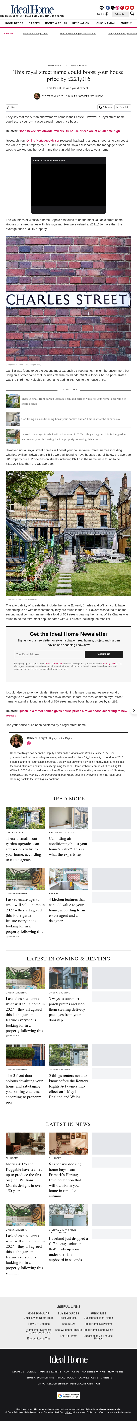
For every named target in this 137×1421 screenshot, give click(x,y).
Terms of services (54, 663)
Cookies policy (88, 1377)
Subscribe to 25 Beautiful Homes (98, 1337)
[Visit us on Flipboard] (127, 8)
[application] (68, 185)
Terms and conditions (39, 1377)
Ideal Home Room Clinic (98, 1329)
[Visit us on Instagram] (117, 8)
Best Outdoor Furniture (68, 1329)
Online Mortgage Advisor (42, 140)
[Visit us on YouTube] (132, 8)
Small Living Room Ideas (38, 1317)
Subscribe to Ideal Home (98, 1317)
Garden (34, 23)
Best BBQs (68, 1323)
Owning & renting (78, 65)
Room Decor (14, 23)
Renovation (80, 23)
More (125, 23)
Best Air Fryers (68, 1335)
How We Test (116, 1371)
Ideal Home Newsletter (98, 1323)
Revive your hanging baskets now (78, 33)
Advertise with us (93, 1371)
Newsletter (125, 107)
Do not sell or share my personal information (68, 1383)
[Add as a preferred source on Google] (68, 1395)
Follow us (107, 107)
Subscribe (119, 14)
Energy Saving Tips (38, 1338)
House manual (55, 65)
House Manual (105, 23)
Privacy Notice (110, 663)
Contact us (71, 1371)
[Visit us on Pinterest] (122, 8)
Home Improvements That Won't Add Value (38, 1331)
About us (18, 1371)
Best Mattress (68, 1317)
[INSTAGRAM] (29, 743)
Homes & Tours (56, 23)
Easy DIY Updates (39, 1323)
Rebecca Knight (54, 96)
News (100, 96)
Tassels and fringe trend (35, 33)
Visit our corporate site (109, 1409)
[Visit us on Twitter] (113, 8)
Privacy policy (66, 1377)
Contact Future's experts (44, 1371)
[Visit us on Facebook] (108, 8)
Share (14, 107)
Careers (106, 1377)
